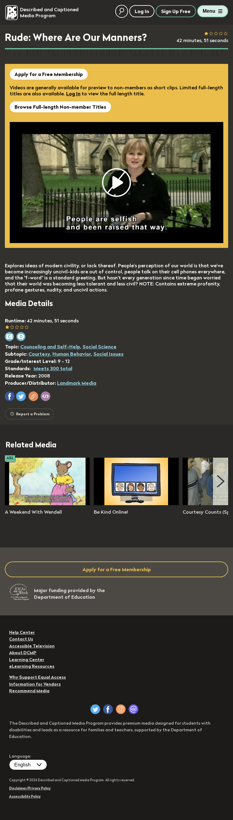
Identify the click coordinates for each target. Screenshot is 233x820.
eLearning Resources (31, 666)
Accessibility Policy (25, 796)
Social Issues (108, 354)
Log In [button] (142, 11)
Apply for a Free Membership (49, 74)
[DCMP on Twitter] (95, 709)
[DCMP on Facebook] (108, 709)
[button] (10, 396)
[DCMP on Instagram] (121, 709)
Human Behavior (71, 354)
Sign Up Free (176, 11)
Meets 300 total (53, 368)
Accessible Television (32, 646)
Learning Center (26, 659)
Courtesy (39, 354)
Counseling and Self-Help (50, 347)
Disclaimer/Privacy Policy (30, 788)
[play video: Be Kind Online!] (136, 503)
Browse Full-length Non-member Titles (60, 107)
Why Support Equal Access (37, 677)
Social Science (99, 347)
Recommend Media (29, 690)
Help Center (22, 632)
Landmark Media (76, 383)
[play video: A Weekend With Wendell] (47, 503)
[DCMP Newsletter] (133, 709)
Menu (209, 11)
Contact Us (21, 639)
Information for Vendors (35, 684)
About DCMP (22, 652)
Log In (73, 94)
